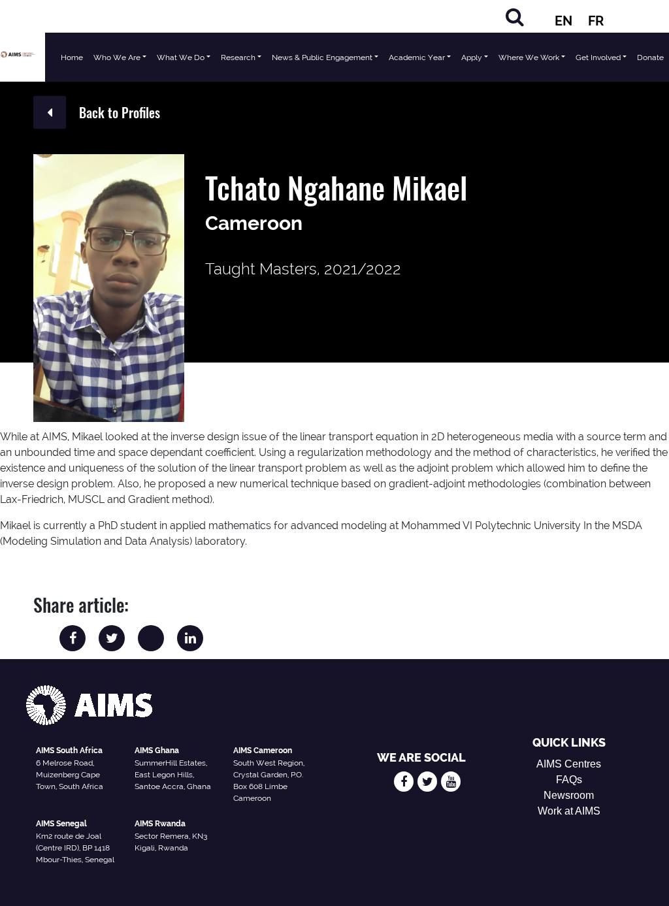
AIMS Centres (568, 763)
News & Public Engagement (322, 57)
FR (596, 21)
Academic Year (417, 57)
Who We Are (116, 57)
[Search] (515, 16)
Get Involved (598, 57)
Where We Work (528, 57)
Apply (471, 57)
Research (238, 57)
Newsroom (569, 795)
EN (563, 21)
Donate (650, 57)
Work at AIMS (569, 811)
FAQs (569, 779)
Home (72, 57)
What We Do (180, 57)
